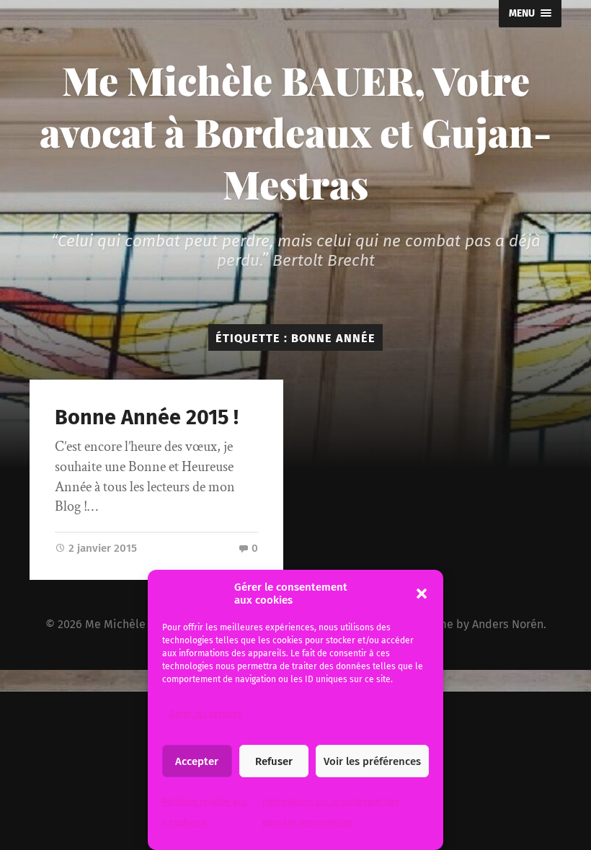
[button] (421, 593)
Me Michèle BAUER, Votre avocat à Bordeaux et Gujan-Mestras (295, 132)
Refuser (274, 761)
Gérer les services (205, 714)
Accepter (196, 761)
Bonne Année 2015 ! (147, 417)
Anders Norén (507, 624)
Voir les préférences (372, 761)
